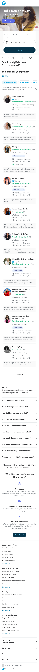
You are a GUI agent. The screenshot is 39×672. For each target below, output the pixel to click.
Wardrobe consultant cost (10, 548)
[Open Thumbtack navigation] (4, 3)
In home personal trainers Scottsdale (13, 580)
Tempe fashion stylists (9, 618)
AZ (12, 58)
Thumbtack (5, 58)
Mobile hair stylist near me (10, 598)
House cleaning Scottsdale (10, 571)
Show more (6, 564)
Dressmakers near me (8, 607)
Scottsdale (18, 58)
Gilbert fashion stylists (9, 627)
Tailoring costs (6, 551)
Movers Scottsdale (8, 577)
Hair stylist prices (7, 554)
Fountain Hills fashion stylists (11, 630)
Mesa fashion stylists (8, 621)
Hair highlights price (8, 560)
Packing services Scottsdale (11, 584)
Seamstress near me (8, 601)
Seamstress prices (7, 557)
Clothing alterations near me (11, 604)
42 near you (8, 21)
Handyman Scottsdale (9, 574)
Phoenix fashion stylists (9, 624)
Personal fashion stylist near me (12, 595)
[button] (16, 99)
